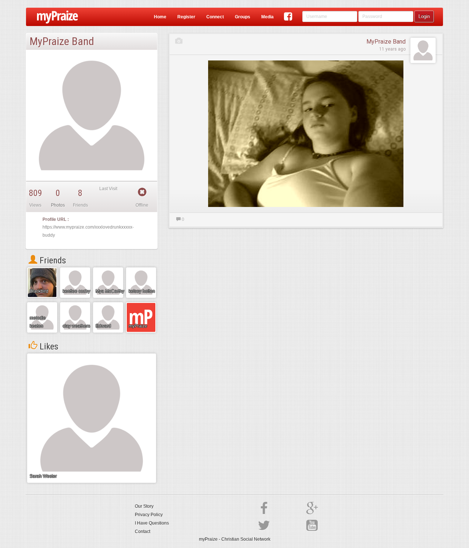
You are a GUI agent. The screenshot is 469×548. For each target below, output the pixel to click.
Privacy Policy (149, 514)
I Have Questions (152, 523)
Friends (51, 260)
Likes (47, 346)
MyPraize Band (386, 41)
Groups (242, 16)
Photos (58, 205)
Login (424, 16)
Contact (142, 531)
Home (160, 16)
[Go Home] (55, 17)
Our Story (144, 506)
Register (186, 16)
